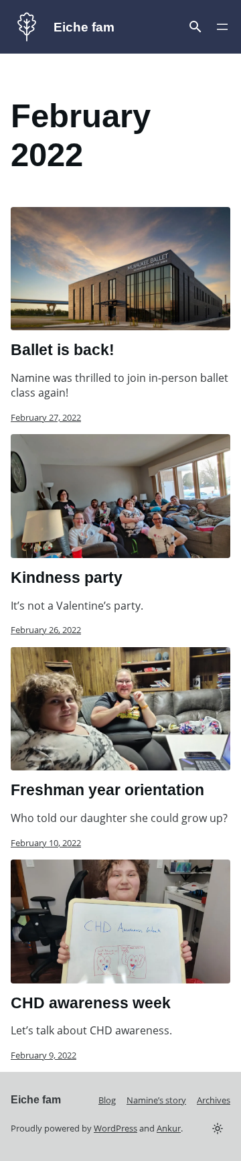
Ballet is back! (62, 349)
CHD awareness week (91, 1003)
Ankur (169, 1128)
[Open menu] (195, 27)
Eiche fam (84, 27)
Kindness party (67, 577)
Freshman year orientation (107, 790)
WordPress (115, 1128)
